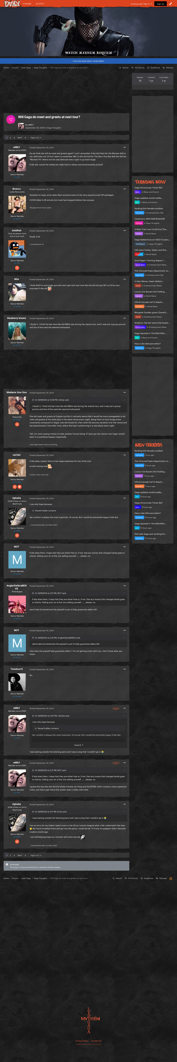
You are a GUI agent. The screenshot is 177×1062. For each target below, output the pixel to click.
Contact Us (96, 1040)
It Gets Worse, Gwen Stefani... (149, 281)
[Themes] (170, 3)
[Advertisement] (66, 91)
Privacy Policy (82, 1040)
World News (151, 233)
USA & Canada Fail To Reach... (149, 301)
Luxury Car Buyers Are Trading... (150, 291)
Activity (40, 3)
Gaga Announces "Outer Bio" (148, 187)
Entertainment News (158, 264)
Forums (27, 3)
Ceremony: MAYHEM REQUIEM (149, 218)
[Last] (25, 137)
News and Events (151, 191)
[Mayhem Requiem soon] (88, 31)
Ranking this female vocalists (148, 208)
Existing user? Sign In (141, 3)
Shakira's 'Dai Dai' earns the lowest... (152, 322)
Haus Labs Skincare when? (147, 343)
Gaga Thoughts (54, 127)
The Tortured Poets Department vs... (152, 270)
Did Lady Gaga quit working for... (150, 533)
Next (20, 137)
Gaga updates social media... (148, 197)
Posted (42, 147)
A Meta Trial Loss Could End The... (151, 229)
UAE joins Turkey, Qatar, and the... (151, 249)
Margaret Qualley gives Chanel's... (151, 312)
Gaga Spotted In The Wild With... (150, 333)
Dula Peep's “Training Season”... (150, 260)
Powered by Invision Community (88, 1044)
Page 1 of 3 (35, 137)
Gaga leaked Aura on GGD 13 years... (152, 239)
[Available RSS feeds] (170, 878)
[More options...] (124, 147)
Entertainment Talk (155, 212)
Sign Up (160, 3)
